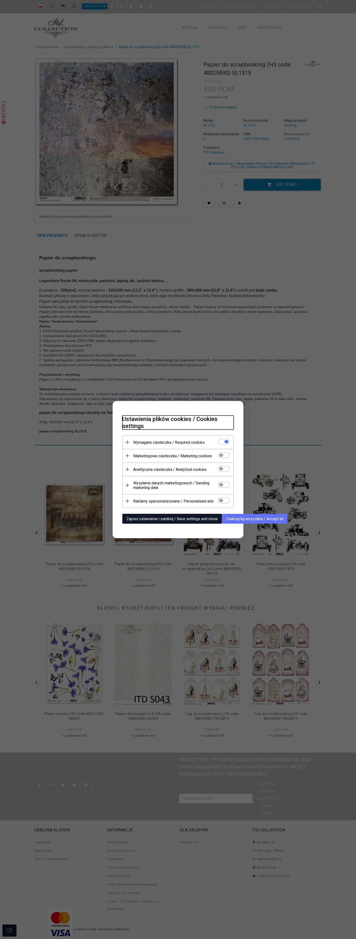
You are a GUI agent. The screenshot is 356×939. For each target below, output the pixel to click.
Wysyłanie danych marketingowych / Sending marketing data (171, 485)
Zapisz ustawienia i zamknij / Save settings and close (172, 518)
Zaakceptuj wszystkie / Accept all (254, 518)
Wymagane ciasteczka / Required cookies (169, 442)
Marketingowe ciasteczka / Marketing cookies (172, 455)
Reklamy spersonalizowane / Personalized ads (173, 501)
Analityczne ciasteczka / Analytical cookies (170, 469)
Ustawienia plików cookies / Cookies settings (169, 422)
